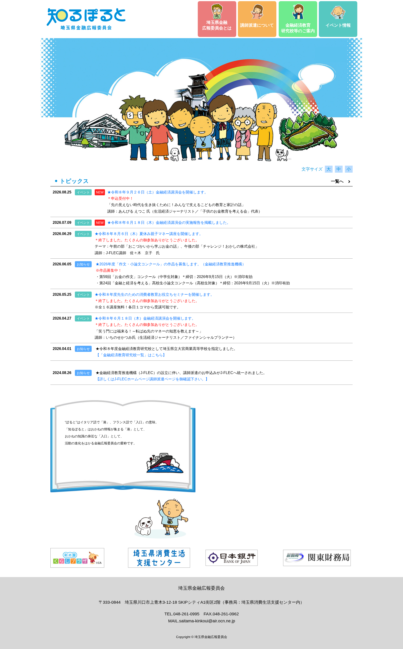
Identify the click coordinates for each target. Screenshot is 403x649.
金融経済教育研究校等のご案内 (298, 28)
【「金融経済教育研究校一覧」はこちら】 (131, 355)
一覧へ (337, 181)
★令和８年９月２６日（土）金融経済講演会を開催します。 (157, 192)
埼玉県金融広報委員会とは (217, 25)
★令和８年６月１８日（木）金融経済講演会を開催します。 (145, 318)
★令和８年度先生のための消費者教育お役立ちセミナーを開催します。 (154, 294)
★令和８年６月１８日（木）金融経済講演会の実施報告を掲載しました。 (168, 223)
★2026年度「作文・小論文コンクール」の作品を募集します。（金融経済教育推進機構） (171, 264)
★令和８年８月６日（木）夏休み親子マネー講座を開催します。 (149, 234)
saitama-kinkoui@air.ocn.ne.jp (207, 621)
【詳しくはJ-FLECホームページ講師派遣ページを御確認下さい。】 (152, 379)
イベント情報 (338, 25)
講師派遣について (257, 25)
